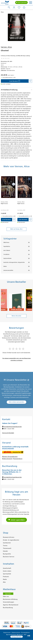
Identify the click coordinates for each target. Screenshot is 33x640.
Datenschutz (16, 632)
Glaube (5, 551)
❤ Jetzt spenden (21, 2)
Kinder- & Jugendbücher (11, 540)
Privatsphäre (25, 632)
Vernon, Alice (6, 47)
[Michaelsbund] (5, 3)
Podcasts (6, 576)
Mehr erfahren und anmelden (16, 402)
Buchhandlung (8, 607)
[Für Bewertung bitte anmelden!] (5, 59)
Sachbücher (7, 543)
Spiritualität (7, 574)
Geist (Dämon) (7, 250)
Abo (4, 582)
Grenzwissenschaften (8, 270)
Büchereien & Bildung (10, 599)
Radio (5, 579)
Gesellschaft (7, 568)
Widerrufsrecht (7, 458)
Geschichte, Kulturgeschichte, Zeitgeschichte (14, 262)
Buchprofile (7, 554)
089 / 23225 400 (9, 428)
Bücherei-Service (8, 556)
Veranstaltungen (8, 602)
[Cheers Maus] (16, 299)
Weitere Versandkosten (10, 456)
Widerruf (20, 634)
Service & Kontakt (8, 433)
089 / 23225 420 (9, 479)
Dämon (5, 266)
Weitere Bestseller (16, 316)
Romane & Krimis (8, 537)
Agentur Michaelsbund (10, 605)
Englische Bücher (7, 258)
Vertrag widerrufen (16, 636)
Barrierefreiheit (11, 634)
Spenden (8, 594)
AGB (25, 634)
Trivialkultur (6, 254)
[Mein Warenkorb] (24, 7)
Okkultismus (6, 242)
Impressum (6, 632)
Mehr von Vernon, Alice (16, 229)
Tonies (5, 545)
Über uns (6, 596)
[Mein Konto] (14, 7)
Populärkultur (7, 246)
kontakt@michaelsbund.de (13, 426)
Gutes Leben (7, 571)
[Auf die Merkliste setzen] (30, 81)
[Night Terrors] (8, 186)
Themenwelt (7, 548)
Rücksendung (17, 458)
